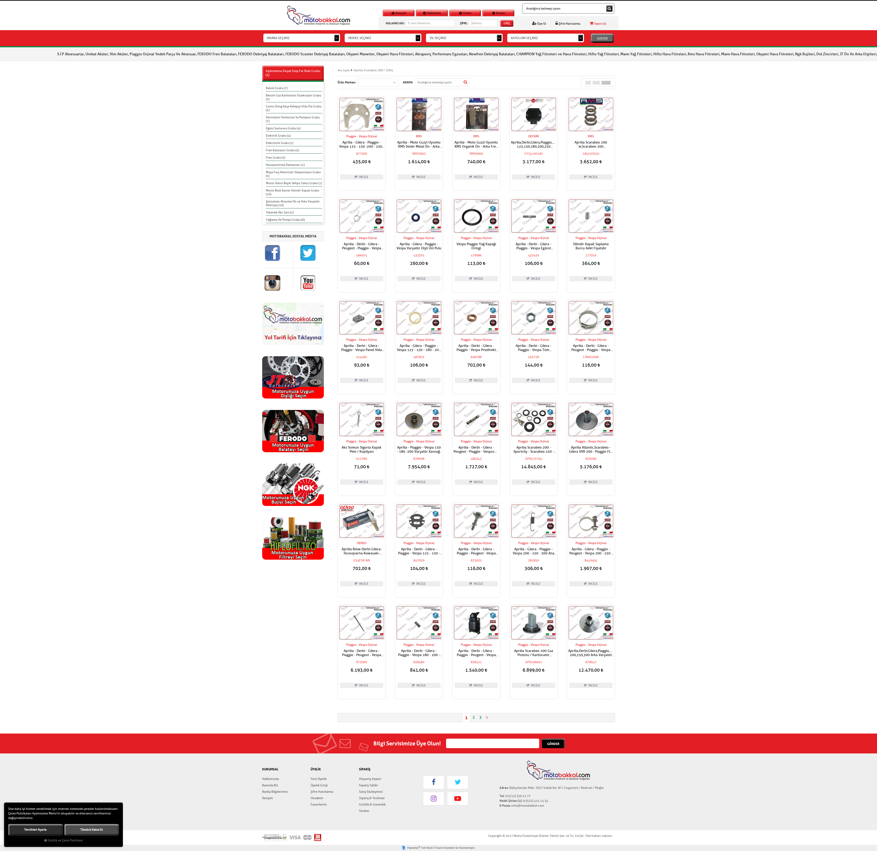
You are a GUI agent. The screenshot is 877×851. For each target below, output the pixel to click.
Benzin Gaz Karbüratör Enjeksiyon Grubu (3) (293, 97)
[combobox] (301, 38)
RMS (419, 136)
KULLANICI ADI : (395, 23)
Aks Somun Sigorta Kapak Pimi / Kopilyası (361, 450)
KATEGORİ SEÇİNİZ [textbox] (524, 38)
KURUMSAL (270, 769)
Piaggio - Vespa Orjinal (361, 136)
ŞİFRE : (464, 23)
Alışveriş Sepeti (370, 779)
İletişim (500, 13)
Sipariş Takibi (368, 785)
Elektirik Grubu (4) (278, 136)
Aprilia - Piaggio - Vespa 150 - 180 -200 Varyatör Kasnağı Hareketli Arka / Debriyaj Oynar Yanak (419, 450)
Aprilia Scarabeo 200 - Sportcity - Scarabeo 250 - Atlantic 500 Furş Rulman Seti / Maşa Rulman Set (533, 450)
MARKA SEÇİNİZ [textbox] (278, 38)
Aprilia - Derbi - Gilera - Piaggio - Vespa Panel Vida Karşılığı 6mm (361, 348)
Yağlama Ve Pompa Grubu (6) (285, 220)
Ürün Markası (347, 82)
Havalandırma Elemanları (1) (285, 165)
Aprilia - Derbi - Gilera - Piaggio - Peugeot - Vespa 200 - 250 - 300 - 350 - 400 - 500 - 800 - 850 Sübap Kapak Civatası (476, 551)
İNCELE (363, 177)
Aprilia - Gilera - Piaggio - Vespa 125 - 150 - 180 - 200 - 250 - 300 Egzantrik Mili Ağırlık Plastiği (419, 348)
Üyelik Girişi (319, 785)
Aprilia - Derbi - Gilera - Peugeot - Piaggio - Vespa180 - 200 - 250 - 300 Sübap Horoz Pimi (476, 450)
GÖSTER (602, 38)
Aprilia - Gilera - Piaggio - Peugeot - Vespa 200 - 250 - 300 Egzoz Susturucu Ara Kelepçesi (591, 551)
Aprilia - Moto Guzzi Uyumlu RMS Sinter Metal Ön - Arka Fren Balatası (419, 145)
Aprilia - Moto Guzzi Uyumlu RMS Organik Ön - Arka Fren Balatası (476, 145)
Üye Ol (541, 24)
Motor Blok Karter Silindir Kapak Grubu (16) (292, 192)
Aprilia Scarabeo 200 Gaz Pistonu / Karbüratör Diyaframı (533, 653)
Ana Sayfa (343, 70)
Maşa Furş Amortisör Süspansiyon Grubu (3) (293, 174)
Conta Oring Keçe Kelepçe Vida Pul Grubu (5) (293, 108)
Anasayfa (400, 13)
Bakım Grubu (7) (277, 88)
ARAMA (408, 82)
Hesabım (317, 798)
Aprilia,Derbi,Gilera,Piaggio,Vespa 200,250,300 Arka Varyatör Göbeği (591, 653)
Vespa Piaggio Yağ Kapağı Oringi (476, 246)
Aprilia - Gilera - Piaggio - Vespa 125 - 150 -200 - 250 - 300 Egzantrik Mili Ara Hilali (361, 145)
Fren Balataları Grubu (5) (282, 150)
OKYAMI (533, 136)
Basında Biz (270, 785)
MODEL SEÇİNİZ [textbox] (359, 38)
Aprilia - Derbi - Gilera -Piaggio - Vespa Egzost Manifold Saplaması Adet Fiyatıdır (533, 246)
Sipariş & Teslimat (372, 798)
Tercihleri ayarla (35, 830)
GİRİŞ (507, 23)
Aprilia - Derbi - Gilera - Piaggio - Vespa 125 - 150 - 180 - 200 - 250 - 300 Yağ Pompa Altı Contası (419, 551)
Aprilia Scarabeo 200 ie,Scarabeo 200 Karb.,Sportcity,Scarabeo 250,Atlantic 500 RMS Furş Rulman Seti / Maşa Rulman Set (591, 145)
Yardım (466, 13)
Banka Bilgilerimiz (275, 792)
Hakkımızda (433, 13)
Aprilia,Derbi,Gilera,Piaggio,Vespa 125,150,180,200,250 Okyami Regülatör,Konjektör (533, 145)
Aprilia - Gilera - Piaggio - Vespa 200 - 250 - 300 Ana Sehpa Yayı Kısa (533, 551)
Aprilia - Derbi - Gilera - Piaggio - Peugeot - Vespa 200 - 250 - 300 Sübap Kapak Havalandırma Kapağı (476, 653)
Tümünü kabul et (91, 830)
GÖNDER (553, 744)
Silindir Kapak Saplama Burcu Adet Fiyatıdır (591, 246)
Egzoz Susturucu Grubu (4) (283, 128)
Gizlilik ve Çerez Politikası (65, 840)
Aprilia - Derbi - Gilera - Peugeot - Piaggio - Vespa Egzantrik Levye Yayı (361, 246)
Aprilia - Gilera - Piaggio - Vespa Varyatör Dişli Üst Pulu (418, 246)
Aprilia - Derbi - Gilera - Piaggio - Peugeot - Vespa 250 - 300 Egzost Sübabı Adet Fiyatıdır (361, 653)
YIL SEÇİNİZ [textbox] (438, 38)
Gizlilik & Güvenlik (372, 804)
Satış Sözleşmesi (371, 792)
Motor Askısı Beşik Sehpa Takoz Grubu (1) (294, 183)
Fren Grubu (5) (275, 158)
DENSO (361, 543)
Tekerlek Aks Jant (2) (280, 212)
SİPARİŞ (364, 769)
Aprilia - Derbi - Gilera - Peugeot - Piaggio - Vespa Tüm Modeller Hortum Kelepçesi (590, 348)
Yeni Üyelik (319, 779)
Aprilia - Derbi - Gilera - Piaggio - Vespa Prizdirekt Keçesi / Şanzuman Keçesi (476, 348)
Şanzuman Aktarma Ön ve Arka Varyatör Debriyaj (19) (293, 203)
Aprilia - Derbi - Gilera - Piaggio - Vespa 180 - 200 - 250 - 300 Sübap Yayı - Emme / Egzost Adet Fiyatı (419, 653)
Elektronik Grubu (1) (279, 143)
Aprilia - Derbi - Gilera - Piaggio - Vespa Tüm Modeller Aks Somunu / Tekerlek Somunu (533, 348)
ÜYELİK (316, 769)
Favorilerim (319, 804)
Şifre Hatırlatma (569, 24)
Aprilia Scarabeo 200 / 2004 (373, 70)
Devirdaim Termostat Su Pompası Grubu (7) (293, 119)
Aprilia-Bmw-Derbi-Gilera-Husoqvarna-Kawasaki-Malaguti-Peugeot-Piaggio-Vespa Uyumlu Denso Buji (361, 551)
